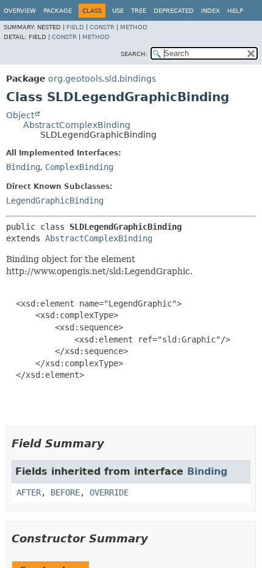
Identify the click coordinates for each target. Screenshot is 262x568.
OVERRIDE (109, 492)
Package (57, 10)
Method (133, 27)
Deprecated (174, 10)
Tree (138, 10)
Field (75, 27)
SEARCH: (134, 54)
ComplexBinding (79, 167)
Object (20, 115)
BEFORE (65, 492)
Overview (20, 10)
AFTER (28, 492)
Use (118, 10)
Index (210, 10)
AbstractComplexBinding (76, 125)
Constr (102, 27)
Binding (23, 167)
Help (235, 10)
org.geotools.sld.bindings (102, 78)
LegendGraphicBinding (55, 200)
